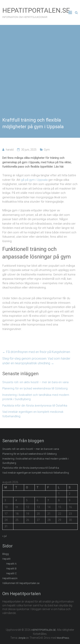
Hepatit (6, 558)
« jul (4, 536)
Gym (47, 149)
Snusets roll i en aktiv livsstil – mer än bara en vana (35, 382)
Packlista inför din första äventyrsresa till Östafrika (34, 405)
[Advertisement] (40, 75)
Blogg (5, 553)
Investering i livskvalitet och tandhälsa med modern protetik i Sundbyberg (35, 397)
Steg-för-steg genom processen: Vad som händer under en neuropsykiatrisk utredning (36, 361)
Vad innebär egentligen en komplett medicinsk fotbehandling (32, 414)
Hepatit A (11, 563)
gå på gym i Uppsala (34, 180)
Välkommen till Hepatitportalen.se (20, 583)
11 (16, 507)
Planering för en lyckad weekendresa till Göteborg (35, 388)
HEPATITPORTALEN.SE (36, 10)
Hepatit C (11, 573)
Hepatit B (11, 568)
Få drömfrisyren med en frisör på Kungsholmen (36, 352)
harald (10, 149)
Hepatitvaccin (9, 578)
